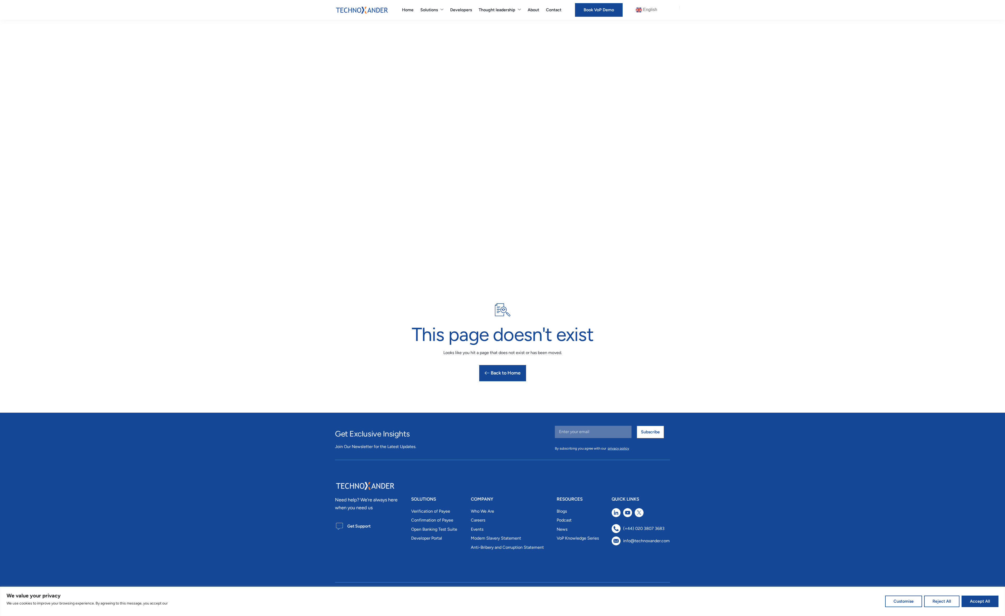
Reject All (942, 601)
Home (408, 9)
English (649, 9)
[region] (502, 601)
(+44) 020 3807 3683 (644, 528)
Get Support (358, 526)
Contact (553, 9)
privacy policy (618, 448)
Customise (904, 601)
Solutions (429, 9)
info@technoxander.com (646, 540)
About (533, 9)
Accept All (980, 601)
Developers (461, 9)
